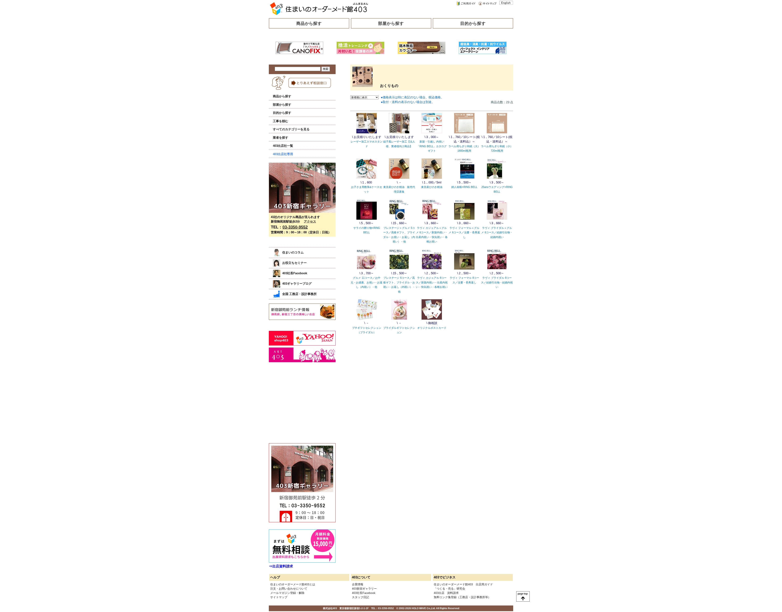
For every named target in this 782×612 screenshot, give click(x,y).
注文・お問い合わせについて (288, 588)
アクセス (310, 221)
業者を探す (280, 137)
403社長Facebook (294, 273)
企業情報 (357, 584)
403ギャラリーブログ (297, 283)
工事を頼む (280, 121)
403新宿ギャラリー (364, 588)
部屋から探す (391, 23)
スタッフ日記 (360, 597)
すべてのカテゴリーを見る (291, 129)
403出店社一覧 (283, 145)
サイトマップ (278, 597)
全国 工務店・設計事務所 (299, 294)
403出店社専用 (283, 154)
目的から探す (473, 23)
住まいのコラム (293, 252)
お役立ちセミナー (294, 262)
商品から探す (309, 23)
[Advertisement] (299, 407)
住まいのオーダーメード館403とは (292, 584)
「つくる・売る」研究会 (449, 588)
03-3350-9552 (295, 227)
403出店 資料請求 (446, 592)
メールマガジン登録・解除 (287, 592)
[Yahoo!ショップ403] (302, 344)
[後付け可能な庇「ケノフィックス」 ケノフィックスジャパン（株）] (299, 53)
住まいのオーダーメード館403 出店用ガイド (463, 584)
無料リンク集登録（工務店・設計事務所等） (462, 597)
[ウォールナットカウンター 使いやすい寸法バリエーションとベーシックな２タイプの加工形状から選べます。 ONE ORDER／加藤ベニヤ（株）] (421, 53)
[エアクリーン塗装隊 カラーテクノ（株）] (482, 53)
